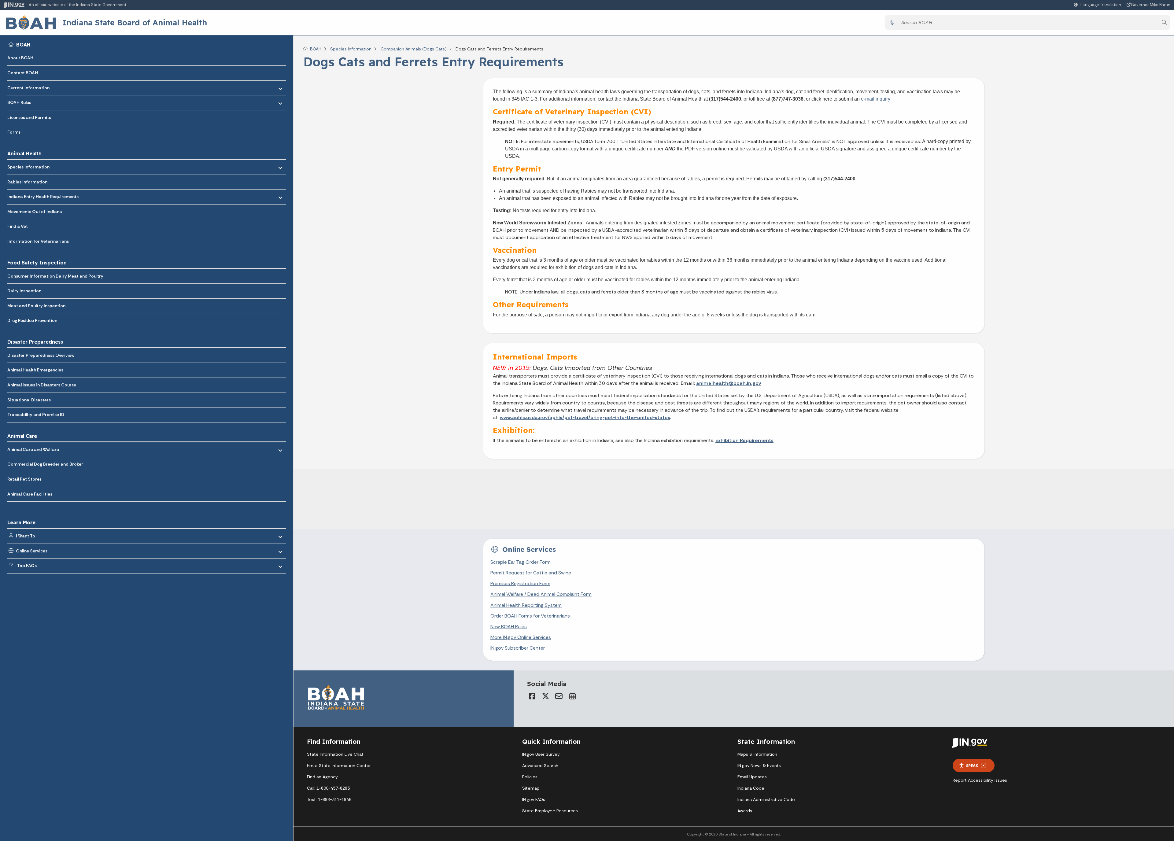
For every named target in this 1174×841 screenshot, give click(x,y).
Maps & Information (757, 754)
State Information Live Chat (335, 754)
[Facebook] (532, 696)
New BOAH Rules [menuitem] (508, 626)
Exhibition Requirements (744, 440)
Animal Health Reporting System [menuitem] (526, 605)
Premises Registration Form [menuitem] (520, 583)
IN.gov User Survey (541, 754)
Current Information (28, 87)
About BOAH (20, 58)
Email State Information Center (339, 765)
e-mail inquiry (875, 98)
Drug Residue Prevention (32, 320)
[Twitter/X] (545, 696)
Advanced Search (540, 765)
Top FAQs (27, 565)
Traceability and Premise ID (35, 414)
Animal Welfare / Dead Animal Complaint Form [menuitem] (541, 594)
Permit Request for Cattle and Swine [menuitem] (530, 573)
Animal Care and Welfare (33, 449)
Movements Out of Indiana (34, 211)
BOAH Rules (19, 102)
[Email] (559, 696)
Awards (744, 810)
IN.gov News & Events (759, 765)
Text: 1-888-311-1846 (329, 799)
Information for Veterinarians (38, 241)
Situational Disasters (29, 400)
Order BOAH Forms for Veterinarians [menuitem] (530, 616)
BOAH (23, 45)
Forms (13, 132)
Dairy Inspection (24, 290)
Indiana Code (750, 788)
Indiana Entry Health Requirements (43, 196)
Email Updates (752, 777)
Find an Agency (322, 777)
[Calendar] (572, 696)
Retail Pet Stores (24, 479)
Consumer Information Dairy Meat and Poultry (55, 276)
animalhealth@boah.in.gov (728, 383)
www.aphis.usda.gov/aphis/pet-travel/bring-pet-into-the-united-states (585, 417)
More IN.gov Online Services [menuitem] (520, 637)
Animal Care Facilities (29, 494)
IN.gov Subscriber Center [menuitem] (517, 648)
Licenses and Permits (29, 117)
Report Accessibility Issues (980, 780)
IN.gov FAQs (533, 799)
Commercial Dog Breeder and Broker (45, 464)
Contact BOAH (22, 73)
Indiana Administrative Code (766, 799)
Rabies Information (27, 182)
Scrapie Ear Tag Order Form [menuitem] (520, 562)
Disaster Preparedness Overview (40, 355)
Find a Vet (17, 226)
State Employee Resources (550, 810)
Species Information (28, 167)
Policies (529, 777)
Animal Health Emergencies (35, 370)
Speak (972, 765)
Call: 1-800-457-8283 (328, 788)
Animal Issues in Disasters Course (41, 385)
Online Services (31, 551)
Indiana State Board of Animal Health (134, 22)
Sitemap (531, 788)
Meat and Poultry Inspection (36, 305)
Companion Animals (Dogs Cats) (414, 49)
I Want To (25, 536)
